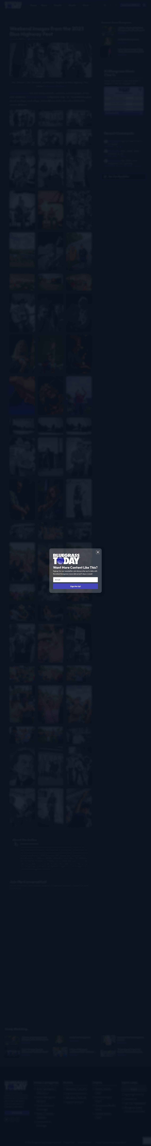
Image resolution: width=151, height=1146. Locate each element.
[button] (97, 552)
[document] (75, 573)
